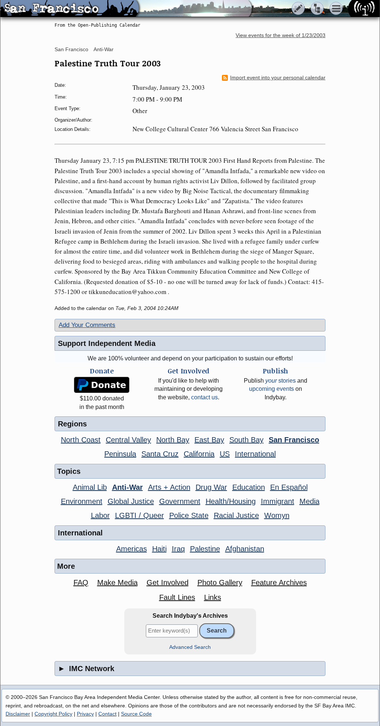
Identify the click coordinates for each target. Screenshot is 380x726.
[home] (69, 9)
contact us (204, 397)
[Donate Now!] (101, 385)
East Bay (209, 440)
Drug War (211, 487)
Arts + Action (169, 487)
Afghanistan (244, 549)
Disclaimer (18, 714)
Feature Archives (279, 582)
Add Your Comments (87, 325)
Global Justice (131, 501)
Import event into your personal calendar (277, 77)
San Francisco (71, 49)
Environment (81, 501)
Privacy (85, 714)
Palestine (205, 549)
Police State (189, 515)
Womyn (276, 515)
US (225, 454)
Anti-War (104, 49)
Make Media (117, 582)
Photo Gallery (219, 582)
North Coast (81, 440)
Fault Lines (177, 597)
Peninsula (120, 454)
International (255, 454)
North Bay (172, 440)
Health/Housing (231, 501)
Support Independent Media (106, 343)
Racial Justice (236, 515)
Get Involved (168, 582)
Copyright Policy (53, 714)
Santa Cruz (159, 454)
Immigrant (277, 501)
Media (309, 501)
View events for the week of (280, 35)
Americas (131, 549)
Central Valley (128, 440)
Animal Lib (90, 487)
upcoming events (271, 389)
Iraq (178, 549)
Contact (107, 714)
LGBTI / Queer (139, 515)
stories (280, 380)
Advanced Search (190, 647)
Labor (100, 515)
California (199, 454)
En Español (289, 487)
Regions (72, 424)
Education (248, 487)
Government (179, 501)
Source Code (136, 714)
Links (212, 597)
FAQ (80, 582)
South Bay (246, 440)
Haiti (159, 549)
